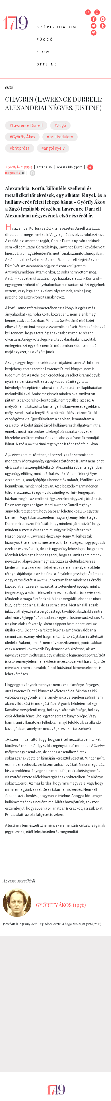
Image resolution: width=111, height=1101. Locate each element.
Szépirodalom (57, 27)
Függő (45, 40)
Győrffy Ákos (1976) (19, 167)
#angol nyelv (53, 148)
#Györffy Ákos (22, 137)
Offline (47, 64)
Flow (44, 52)
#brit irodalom (60, 137)
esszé (9, 87)
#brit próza (20, 148)
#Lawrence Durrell (26, 125)
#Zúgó (60, 125)
